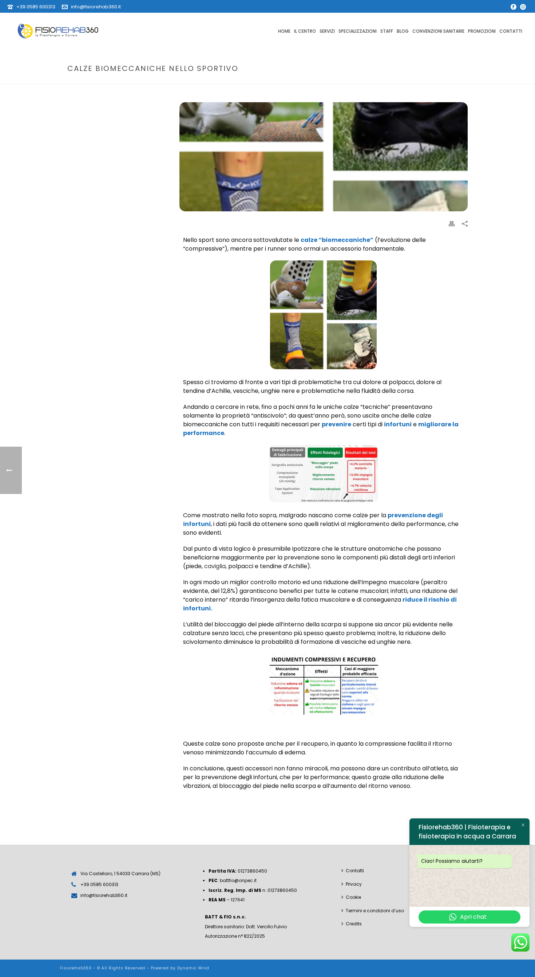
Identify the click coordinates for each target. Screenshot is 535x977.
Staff (386, 31)
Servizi (327, 31)
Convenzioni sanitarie (438, 31)
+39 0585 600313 (35, 6)
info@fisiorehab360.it (96, 6)
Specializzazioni (357, 31)
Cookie (353, 897)
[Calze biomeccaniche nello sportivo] (323, 156)
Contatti (510, 31)
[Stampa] (452, 223)
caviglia (215, 566)
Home (284, 31)
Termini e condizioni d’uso (375, 911)
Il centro (305, 31)
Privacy (354, 884)
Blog (403, 31)
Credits (354, 924)
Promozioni (482, 31)
